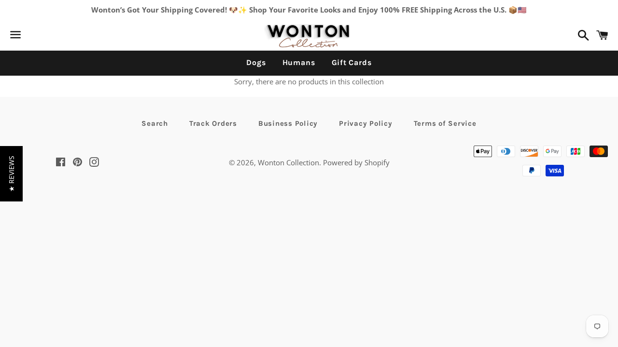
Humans (298, 62)
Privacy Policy (366, 123)
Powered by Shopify (356, 162)
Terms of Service (445, 123)
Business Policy (288, 123)
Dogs (256, 62)
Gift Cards (352, 62)
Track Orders (213, 123)
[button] (11, 173)
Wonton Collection (288, 162)
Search (154, 123)
